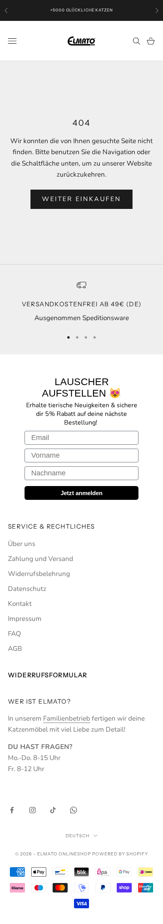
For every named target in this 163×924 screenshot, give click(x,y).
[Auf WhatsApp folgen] (74, 810)
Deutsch (77, 835)
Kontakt (20, 603)
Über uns (21, 543)
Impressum (25, 618)
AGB (15, 648)
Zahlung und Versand (40, 558)
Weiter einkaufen (81, 199)
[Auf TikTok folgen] (53, 810)
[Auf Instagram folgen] (32, 810)
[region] (81, 302)
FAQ (14, 633)
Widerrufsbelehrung (39, 573)
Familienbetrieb (66, 718)
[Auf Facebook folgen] (12, 810)
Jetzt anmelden (81, 493)
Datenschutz (27, 588)
